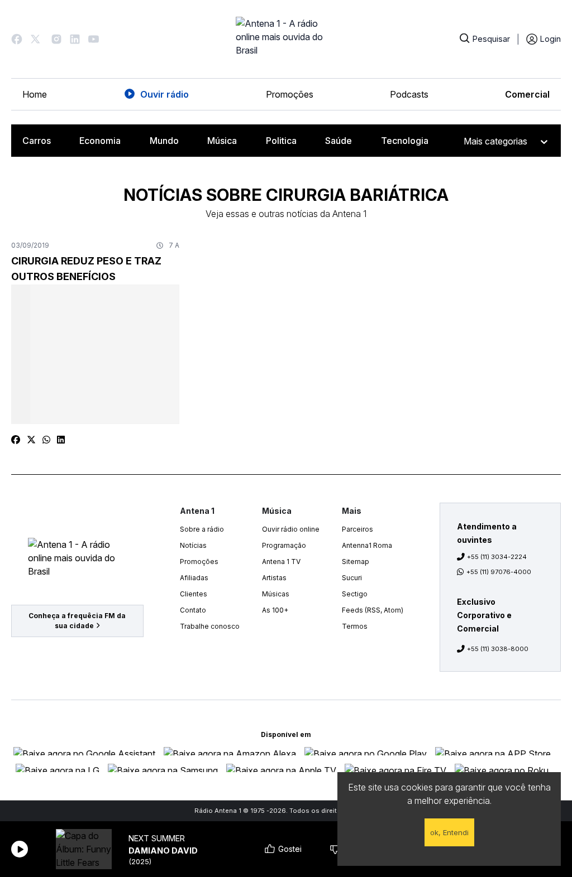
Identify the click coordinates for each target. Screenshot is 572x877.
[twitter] (31, 439)
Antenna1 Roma (367, 545)
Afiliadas (194, 578)
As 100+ (275, 610)
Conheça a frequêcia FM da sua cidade (77, 620)
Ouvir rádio (164, 94)
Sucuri (352, 578)
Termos (355, 626)
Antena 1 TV (281, 561)
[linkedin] (61, 439)
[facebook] (15, 439)
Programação (284, 545)
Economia (100, 140)
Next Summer (156, 838)
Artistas (274, 578)
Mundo (164, 140)
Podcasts (409, 94)
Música (222, 140)
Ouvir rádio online (291, 529)
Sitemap (355, 561)
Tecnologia (404, 140)
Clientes (193, 594)
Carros (36, 140)
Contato (193, 610)
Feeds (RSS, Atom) (372, 610)
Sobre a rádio (202, 529)
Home (34, 94)
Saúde (338, 140)
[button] (16, 39)
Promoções (289, 94)
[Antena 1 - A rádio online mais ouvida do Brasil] (286, 39)
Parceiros (357, 529)
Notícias (193, 545)
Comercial (527, 94)
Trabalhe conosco (210, 626)
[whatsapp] (46, 439)
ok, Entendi (449, 832)
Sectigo (355, 594)
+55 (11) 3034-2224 (497, 557)
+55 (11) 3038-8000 (497, 649)
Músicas (275, 594)
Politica (281, 140)
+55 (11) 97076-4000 (498, 572)
